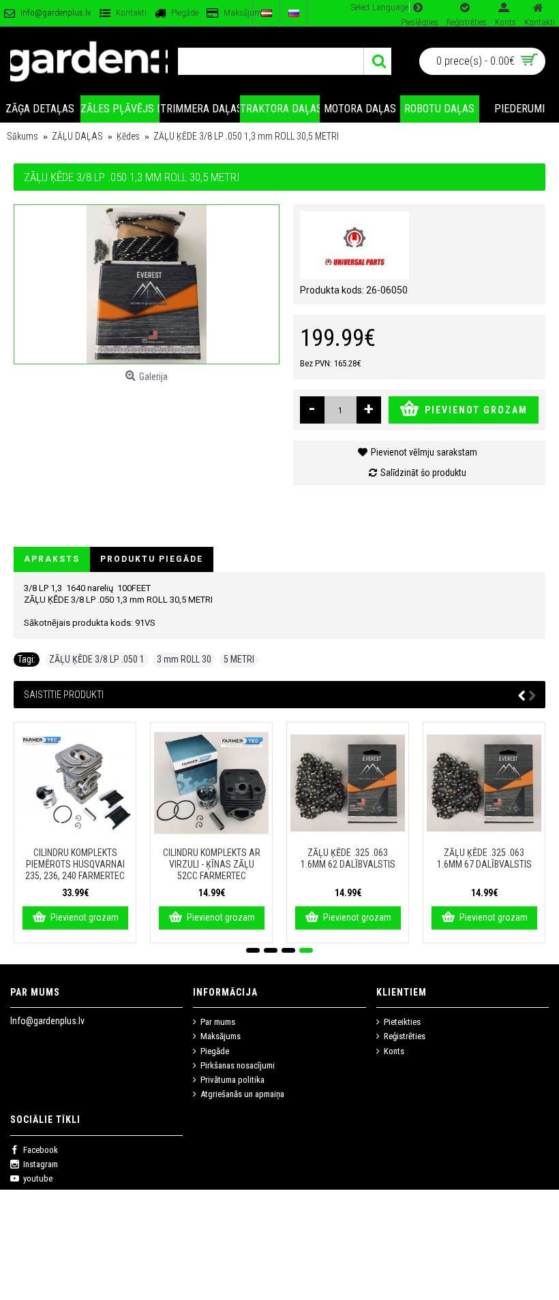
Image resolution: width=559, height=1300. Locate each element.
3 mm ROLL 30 (184, 659)
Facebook (40, 1150)
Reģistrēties (404, 1036)
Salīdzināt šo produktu (423, 472)
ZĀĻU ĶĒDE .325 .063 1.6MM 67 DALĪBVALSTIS (484, 858)
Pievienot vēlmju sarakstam (424, 452)
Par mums (217, 1022)
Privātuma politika (232, 1080)
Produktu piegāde (151, 559)
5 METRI (239, 659)
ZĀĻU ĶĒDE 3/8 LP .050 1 (97, 659)
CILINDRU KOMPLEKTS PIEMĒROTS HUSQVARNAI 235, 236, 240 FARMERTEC (75, 864)
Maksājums (220, 1036)
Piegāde (214, 1051)
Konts (394, 1051)
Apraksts (52, 559)
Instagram (40, 1164)
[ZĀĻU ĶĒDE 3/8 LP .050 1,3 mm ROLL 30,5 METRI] (147, 284)
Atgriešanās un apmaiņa (242, 1094)
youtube (37, 1178)
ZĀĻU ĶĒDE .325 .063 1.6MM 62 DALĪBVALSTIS (348, 858)
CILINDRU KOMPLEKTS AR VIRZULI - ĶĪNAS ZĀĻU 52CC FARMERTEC (211, 864)
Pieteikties (402, 1022)
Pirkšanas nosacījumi (237, 1065)
